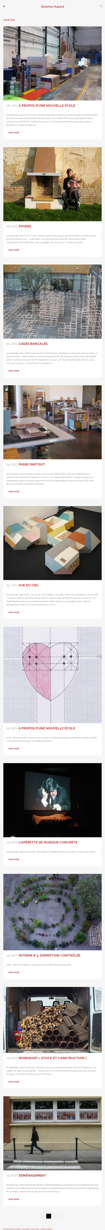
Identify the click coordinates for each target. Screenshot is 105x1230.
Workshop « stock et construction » (53, 1058)
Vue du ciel (29, 585)
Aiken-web (35, 1229)
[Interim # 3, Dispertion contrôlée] (52, 912)
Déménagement (32, 1175)
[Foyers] (52, 184)
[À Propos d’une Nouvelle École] (52, 63)
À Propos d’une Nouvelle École (47, 105)
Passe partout (32, 464)
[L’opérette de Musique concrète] (52, 800)
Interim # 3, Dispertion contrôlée (49, 955)
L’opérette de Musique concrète (48, 842)
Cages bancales (33, 344)
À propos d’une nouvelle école (47, 728)
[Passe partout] (52, 422)
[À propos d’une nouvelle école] (52, 675)
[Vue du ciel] (52, 543)
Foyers (25, 226)
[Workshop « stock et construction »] (52, 1020)
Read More (14, 133)
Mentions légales (46, 1229)
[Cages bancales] (52, 302)
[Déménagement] (52, 1133)
